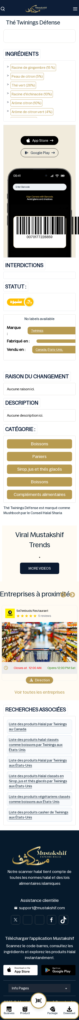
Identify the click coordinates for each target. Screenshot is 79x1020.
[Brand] (38, 8)
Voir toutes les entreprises (40, 692)
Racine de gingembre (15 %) (33, 67)
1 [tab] (39, 557)
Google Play (40, 153)
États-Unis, (55, 349)
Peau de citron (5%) (27, 76)
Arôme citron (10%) (26, 103)
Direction (42, 680)
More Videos (39, 568)
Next (71, 594)
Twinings (37, 330)
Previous (62, 594)
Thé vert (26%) (23, 85)
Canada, (41, 349)
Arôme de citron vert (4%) (32, 112)
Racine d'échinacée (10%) (32, 94)
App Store (40, 140)
